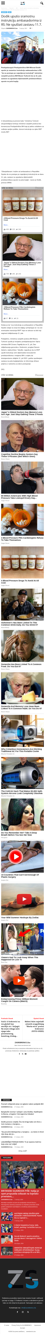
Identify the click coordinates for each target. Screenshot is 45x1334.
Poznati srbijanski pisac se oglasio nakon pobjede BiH (22, 1104)
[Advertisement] (22, 101)
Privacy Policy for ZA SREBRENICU (22, 1325)
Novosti (11, 8)
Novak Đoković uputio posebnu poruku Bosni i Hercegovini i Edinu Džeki (28, 1238)
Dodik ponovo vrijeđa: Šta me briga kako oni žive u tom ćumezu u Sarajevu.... (21, 1123)
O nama (6, 1325)
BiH (17, 8)
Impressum (37, 1325)
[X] (22, 1054)
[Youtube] (25, 1054)
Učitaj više (22, 1151)
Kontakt (22, 1328)
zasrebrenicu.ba (31, 1331)
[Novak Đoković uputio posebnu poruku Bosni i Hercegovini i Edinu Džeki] (7, 1239)
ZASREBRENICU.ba (12, 28)
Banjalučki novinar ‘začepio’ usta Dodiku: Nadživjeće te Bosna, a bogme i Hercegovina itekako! (21, 1113)
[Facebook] (19, 1054)
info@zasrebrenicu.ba (28, 1308)
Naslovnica (4, 8)
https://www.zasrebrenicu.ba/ (22, 1045)
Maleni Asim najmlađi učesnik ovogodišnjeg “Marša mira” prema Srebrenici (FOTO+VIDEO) (34, 1026)
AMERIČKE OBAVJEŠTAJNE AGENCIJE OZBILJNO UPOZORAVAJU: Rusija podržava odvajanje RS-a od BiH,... (28, 1250)
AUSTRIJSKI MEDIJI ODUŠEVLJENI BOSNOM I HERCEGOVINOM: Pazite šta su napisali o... (28, 1215)
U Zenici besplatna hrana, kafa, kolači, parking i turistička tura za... (28, 1226)
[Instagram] (22, 1312)
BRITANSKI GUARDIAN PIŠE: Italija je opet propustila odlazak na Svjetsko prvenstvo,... (20, 1193)
